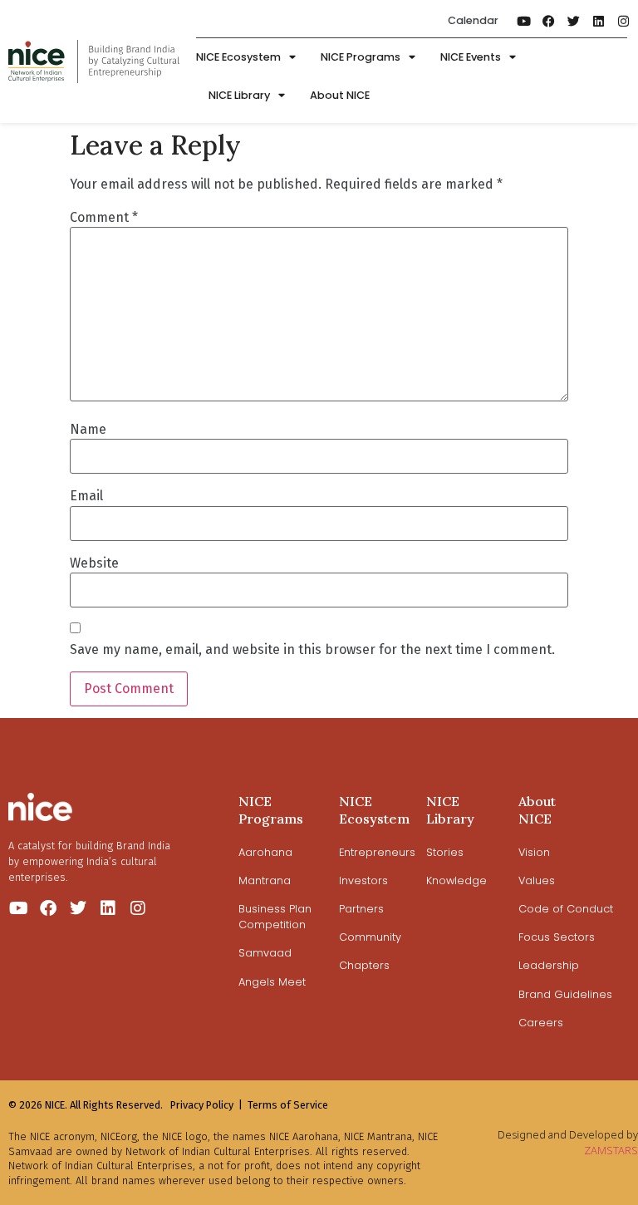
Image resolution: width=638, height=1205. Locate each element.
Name (88, 429)
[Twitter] (573, 20)
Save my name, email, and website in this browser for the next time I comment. (312, 650)
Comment (104, 217)
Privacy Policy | (206, 1105)
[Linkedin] (598, 20)
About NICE (340, 95)
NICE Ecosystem (238, 57)
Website (94, 563)
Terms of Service (288, 1105)
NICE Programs (360, 57)
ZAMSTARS (611, 1150)
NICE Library (239, 95)
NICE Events (470, 57)
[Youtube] (523, 20)
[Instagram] (623, 20)
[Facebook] (548, 20)
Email (86, 496)
